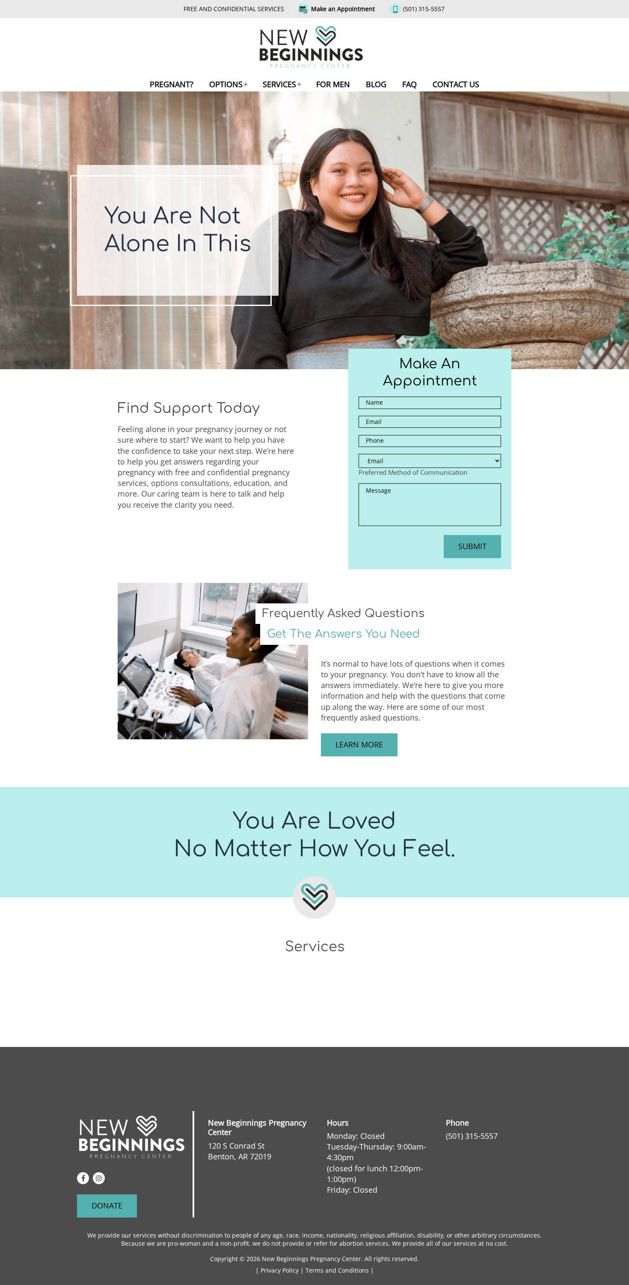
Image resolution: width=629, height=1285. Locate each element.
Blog (376, 84)
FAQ (409, 84)
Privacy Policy (280, 1270)
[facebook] (83, 1178)
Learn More (359, 744)
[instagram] (99, 1178)
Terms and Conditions (338, 1270)
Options (226, 84)
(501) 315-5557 (424, 9)
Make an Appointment (343, 9)
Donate (107, 1205)
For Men (333, 84)
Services (279, 84)
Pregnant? (171, 84)
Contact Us (456, 84)
